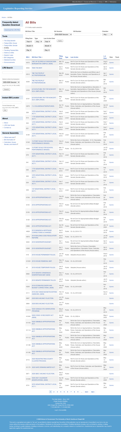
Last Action (74, 57)
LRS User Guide (9, 125)
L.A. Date (105, 57)
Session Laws (8, 55)
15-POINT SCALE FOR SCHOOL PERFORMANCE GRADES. (42, 142)
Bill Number (77, 31)
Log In (56, 410)
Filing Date (28, 38)
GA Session (58, 31)
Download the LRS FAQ (12, 30)
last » (93, 392)
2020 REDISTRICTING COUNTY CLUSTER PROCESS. (42, 360)
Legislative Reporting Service (17, 8)
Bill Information (9, 140)
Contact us (7, 127)
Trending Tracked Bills (11, 50)
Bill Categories (9, 57)
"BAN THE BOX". (37, 68)
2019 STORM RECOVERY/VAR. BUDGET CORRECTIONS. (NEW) (43, 286)
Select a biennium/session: (11, 79)
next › (87, 392)
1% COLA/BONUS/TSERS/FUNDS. (43, 106)
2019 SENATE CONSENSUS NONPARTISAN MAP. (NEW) (41, 274)
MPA (106, 1)
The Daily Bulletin (9, 41)
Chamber (105, 31)
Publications (113, 1)
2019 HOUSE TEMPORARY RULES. (43, 267)
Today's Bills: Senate (10, 45)
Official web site (10, 137)
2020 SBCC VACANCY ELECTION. (43, 374)
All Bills (6, 48)
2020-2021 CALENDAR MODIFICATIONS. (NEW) (40, 379)
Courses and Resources (90, 1)
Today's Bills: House (10, 43)
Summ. (111, 62)
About (6, 123)
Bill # (27, 57)
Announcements (9, 62)
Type (36, 38)
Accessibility (62, 410)
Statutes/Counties (9, 60)
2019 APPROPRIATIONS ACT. (41, 197)
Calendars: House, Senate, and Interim (11, 143)
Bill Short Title (30, 31)
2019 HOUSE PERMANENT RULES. (44, 255)
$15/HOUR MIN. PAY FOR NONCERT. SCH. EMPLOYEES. (44, 90)
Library (101, 1)
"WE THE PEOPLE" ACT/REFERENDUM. (39, 74)
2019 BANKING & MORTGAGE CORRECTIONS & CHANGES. (42, 231)
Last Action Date (49, 38)
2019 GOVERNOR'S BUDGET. (41, 242)
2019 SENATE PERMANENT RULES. (44, 280)
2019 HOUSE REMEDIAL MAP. (42, 261)
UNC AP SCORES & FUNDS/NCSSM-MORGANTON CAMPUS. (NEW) (44, 62)
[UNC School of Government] (29, 2)
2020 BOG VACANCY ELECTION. (43, 298)
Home (4, 17)
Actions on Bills (9, 53)
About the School (77, 1)
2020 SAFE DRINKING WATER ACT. (43, 367)
